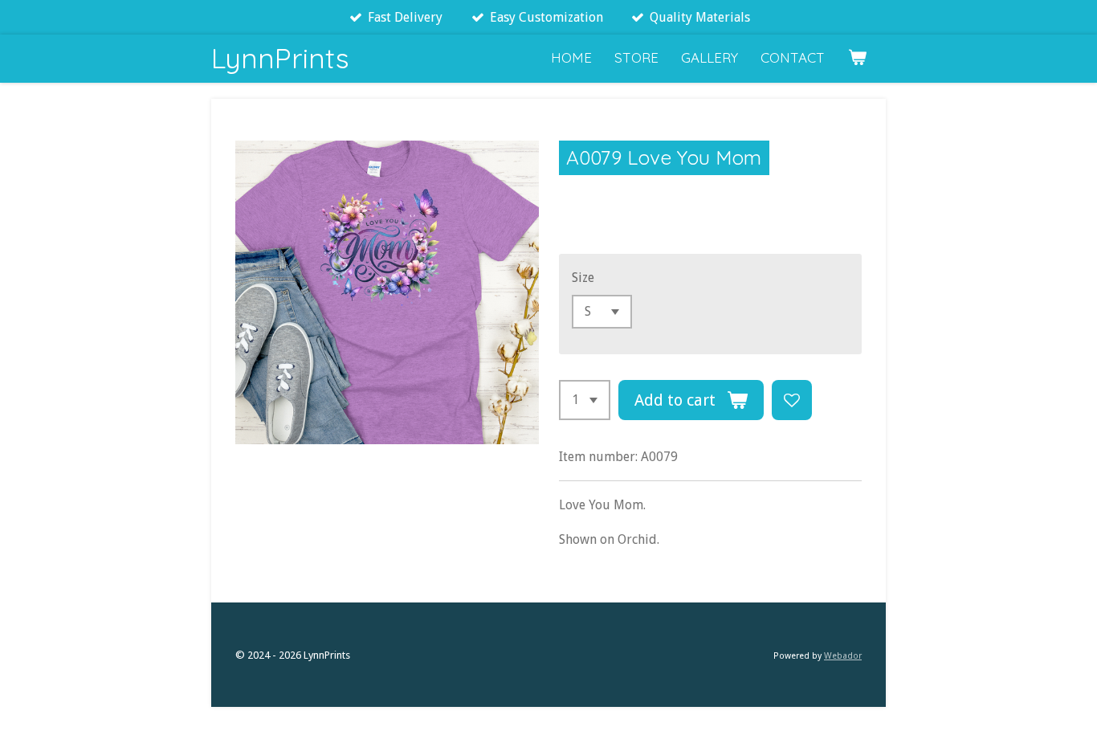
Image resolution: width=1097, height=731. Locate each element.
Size (583, 277)
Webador (843, 656)
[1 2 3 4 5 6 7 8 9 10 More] (584, 400)
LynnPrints (280, 58)
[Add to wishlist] (792, 400)
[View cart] (857, 58)
